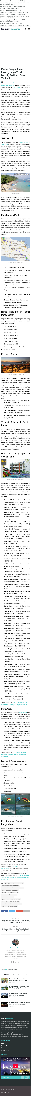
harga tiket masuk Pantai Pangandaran (12, 888)
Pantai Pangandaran (7, 897)
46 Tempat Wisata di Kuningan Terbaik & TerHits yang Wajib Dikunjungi (19, 987)
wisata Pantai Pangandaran (9, 906)
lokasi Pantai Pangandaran (9, 894)
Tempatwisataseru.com (10, 1092)
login (6, 969)
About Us (3, 1043)
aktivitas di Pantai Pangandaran (10, 885)
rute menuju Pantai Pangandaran (11, 901)
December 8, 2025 (21, 82)
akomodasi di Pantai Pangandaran (14, 883)
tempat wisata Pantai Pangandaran (11, 904)
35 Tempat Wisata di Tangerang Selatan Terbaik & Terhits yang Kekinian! (19, 1003)
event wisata (23, 712)
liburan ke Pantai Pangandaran (10, 892)
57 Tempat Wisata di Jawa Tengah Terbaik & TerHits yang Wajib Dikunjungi (18, 995)
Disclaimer (4, 1048)
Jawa (16, 66)
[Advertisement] (15, 47)
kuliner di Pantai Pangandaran (10, 890)
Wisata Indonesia (9, 66)
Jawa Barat (16, 88)
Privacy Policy (5, 1050)
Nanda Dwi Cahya (10, 82)
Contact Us (4, 1045)
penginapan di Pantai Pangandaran (11, 899)
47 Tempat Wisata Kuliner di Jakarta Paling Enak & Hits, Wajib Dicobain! (18, 979)
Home (2, 66)
